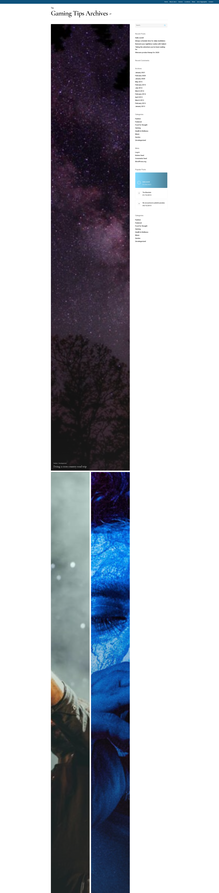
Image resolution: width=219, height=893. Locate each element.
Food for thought (141, 125)
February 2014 (140, 94)
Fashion (55, 463)
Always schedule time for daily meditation (150, 41)
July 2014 (138, 88)
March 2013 (139, 100)
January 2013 (140, 106)
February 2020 (140, 75)
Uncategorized (62, 463)
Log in (137, 152)
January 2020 (140, 79)
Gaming (138, 128)
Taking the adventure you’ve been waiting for (150, 48)
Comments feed (141, 158)
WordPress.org (140, 161)
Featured (138, 122)
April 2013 (139, 97)
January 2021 (140, 72)
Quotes (137, 137)
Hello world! (139, 38)
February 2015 (140, 85)
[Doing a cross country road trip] (90, 247)
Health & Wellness (141, 131)
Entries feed (139, 155)
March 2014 (139, 91)
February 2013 (140, 103)
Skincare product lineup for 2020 (147, 52)
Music (137, 134)
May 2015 (138, 82)
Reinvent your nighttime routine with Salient (150, 44)
